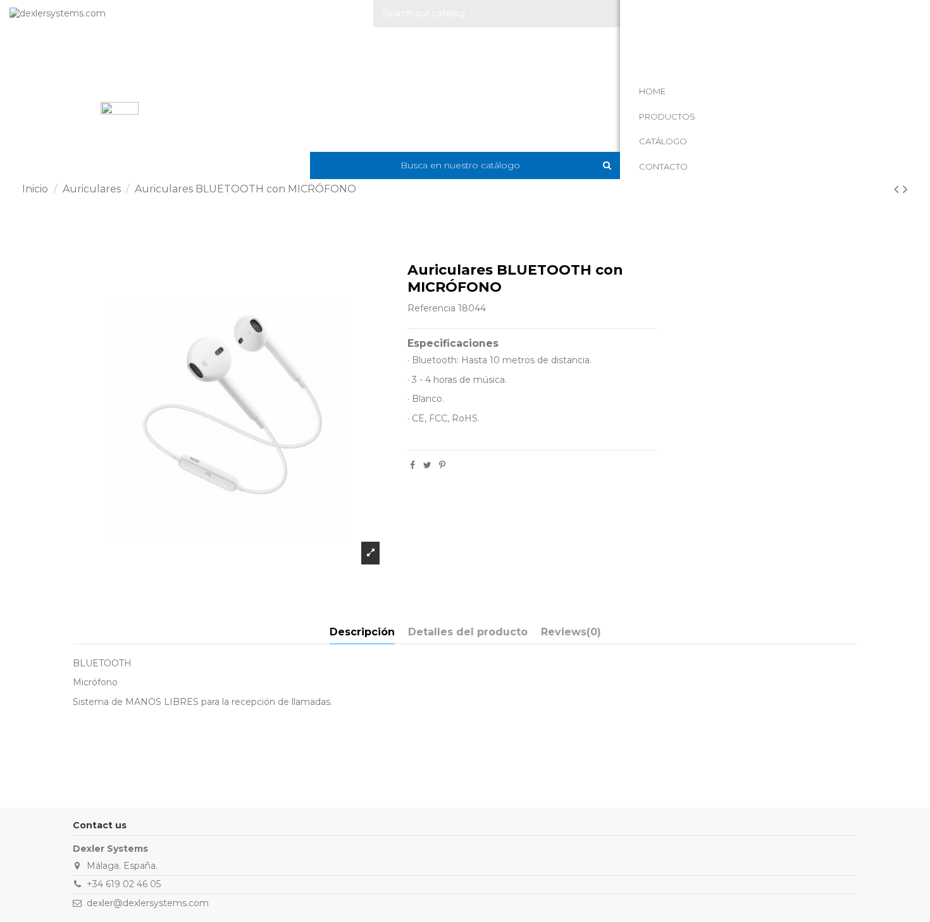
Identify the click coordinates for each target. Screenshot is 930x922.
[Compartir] (412, 465)
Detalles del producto (468, 632)
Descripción (362, 632)
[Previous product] (898, 189)
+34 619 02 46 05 (124, 884)
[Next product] (905, 189)
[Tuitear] (427, 465)
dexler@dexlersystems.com (148, 903)
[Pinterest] (442, 465)
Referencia (431, 308)
